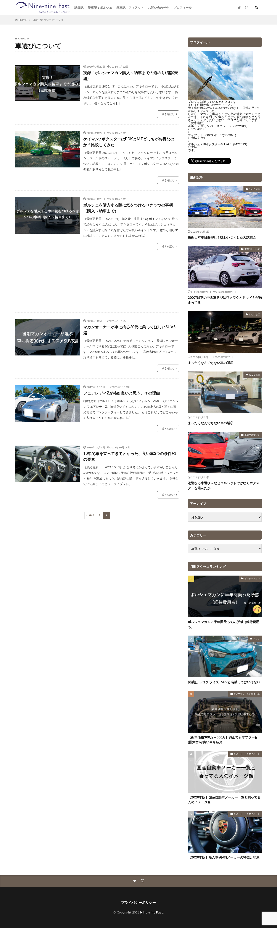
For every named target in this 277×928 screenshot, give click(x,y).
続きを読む (168, 114)
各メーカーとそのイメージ (247, 754)
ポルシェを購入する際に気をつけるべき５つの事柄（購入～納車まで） (128, 208)
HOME (23, 19)
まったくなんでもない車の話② (210, 423)
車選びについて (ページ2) (48, 19)
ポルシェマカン (252, 578)
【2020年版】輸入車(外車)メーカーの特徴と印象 (223, 857)
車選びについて (252, 249)
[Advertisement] (97, 284)
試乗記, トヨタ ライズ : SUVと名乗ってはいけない (224, 682)
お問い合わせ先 (158, 7)
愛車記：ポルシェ (100, 7)
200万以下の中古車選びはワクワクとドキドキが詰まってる (225, 299)
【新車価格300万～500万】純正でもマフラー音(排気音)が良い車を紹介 (223, 739)
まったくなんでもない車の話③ (210, 363)
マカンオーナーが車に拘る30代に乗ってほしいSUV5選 (129, 329)
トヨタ (256, 638)
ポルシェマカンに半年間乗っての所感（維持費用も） (223, 624)
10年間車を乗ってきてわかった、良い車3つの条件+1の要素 (129, 456)
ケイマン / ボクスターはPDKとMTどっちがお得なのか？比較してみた (128, 141)
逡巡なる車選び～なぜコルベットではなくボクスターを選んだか (223, 485)
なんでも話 (254, 189)
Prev (91, 515)
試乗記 (79, 7)
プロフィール (183, 7)
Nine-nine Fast (151, 912)
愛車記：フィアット (130, 7)
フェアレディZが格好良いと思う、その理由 (121, 393)
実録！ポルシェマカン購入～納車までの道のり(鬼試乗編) (130, 75)
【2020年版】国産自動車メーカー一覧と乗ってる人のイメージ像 (224, 799)
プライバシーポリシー (138, 902)
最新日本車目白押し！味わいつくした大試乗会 (222, 237)
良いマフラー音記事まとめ (247, 694)
